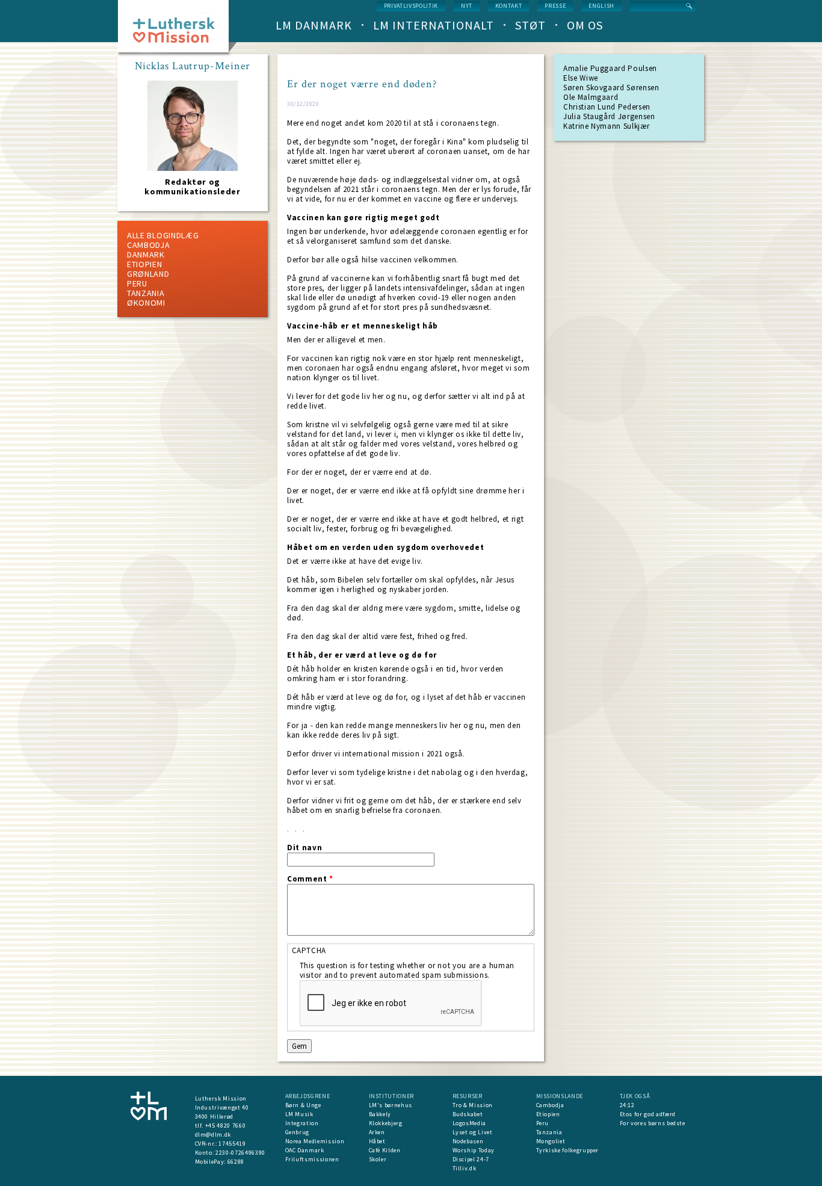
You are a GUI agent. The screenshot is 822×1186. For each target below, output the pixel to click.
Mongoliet (551, 1141)
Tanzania (146, 293)
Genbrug (297, 1132)
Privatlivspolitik (411, 6)
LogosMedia (470, 1123)
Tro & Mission (473, 1105)
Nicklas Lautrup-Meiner (193, 66)
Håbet (377, 1141)
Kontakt (508, 6)
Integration (302, 1123)
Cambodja (148, 244)
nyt (466, 6)
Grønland (148, 273)
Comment (310, 879)
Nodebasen (468, 1141)
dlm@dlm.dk (213, 1134)
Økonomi (146, 302)
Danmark (146, 254)
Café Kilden (385, 1150)
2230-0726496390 (240, 1153)
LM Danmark (314, 25)
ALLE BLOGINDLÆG (163, 235)
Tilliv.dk (465, 1168)
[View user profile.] (192, 168)
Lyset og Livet (473, 1132)
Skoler (378, 1159)
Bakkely (380, 1114)
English (601, 6)
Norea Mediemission (315, 1141)
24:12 (627, 1105)
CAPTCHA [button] (309, 950)
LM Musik (299, 1114)
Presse (555, 6)
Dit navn (304, 848)
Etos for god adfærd (648, 1114)
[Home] (178, 30)
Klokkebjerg (386, 1123)
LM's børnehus (390, 1105)
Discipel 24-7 (471, 1159)
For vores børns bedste (652, 1123)
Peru (137, 283)
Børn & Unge (303, 1105)
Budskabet (468, 1114)
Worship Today (474, 1150)
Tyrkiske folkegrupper (567, 1150)
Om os (585, 25)
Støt (530, 25)
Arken (377, 1132)
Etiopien (144, 264)
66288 (235, 1162)
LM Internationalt (433, 25)
